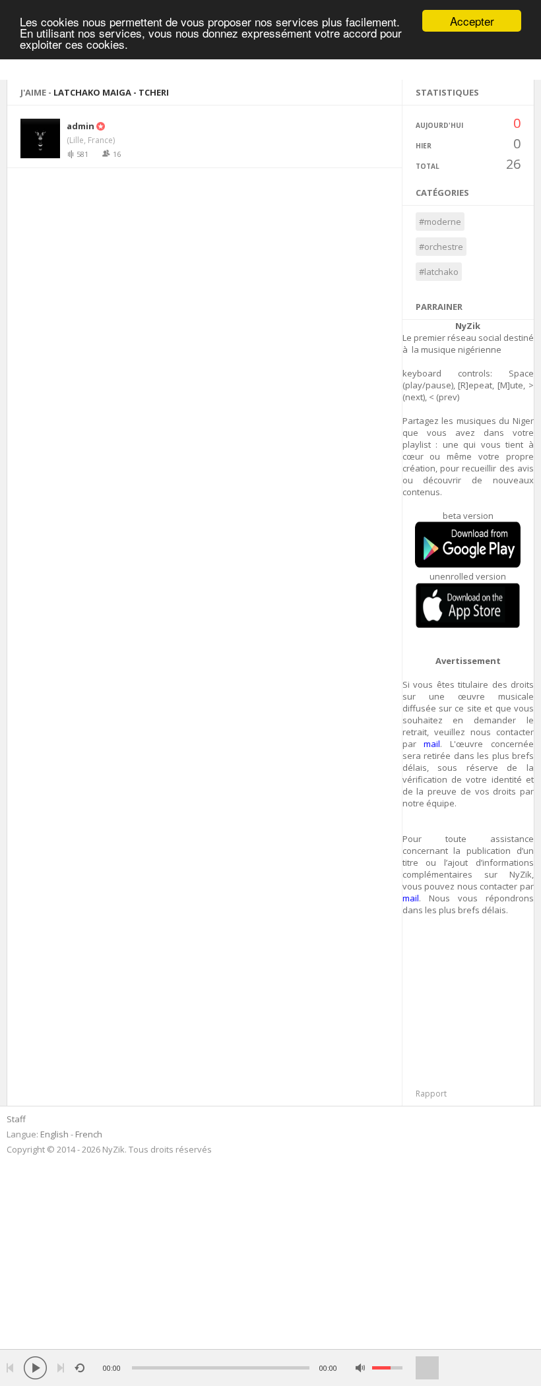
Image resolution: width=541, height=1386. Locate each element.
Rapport (431, 1093)
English (54, 1134)
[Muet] (361, 1367)
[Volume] (387, 1368)
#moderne (440, 221)
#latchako (439, 272)
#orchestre (441, 247)
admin (80, 126)
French (88, 1134)
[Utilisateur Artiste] (99, 126)
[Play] (35, 1367)
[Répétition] (79, 1367)
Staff (16, 1119)
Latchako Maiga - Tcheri (111, 92)
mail (432, 744)
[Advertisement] (471, 1005)
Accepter (472, 21)
